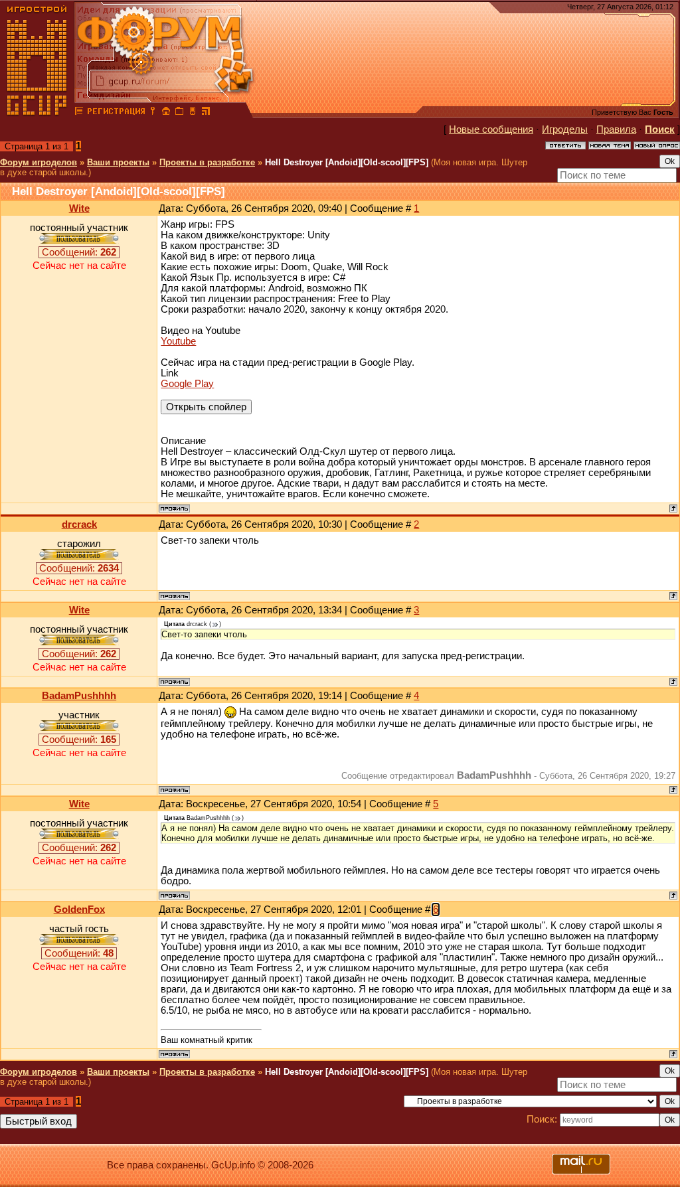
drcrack (79, 524)
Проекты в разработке (207, 162)
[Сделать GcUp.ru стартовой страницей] (166, 113)
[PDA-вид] (192, 113)
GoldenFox (79, 909)
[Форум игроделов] (79, 113)
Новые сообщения (491, 129)
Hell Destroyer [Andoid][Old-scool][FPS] (346, 162)
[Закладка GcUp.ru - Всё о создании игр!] (179, 113)
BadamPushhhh (79, 695)
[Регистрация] (116, 113)
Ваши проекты (118, 162)
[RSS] (205, 113)
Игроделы (565, 129)
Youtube (178, 341)
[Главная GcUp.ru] (37, 113)
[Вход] (152, 113)
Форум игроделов (38, 162)
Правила (616, 129)
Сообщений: (79, 252)
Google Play (187, 383)
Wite (79, 208)
